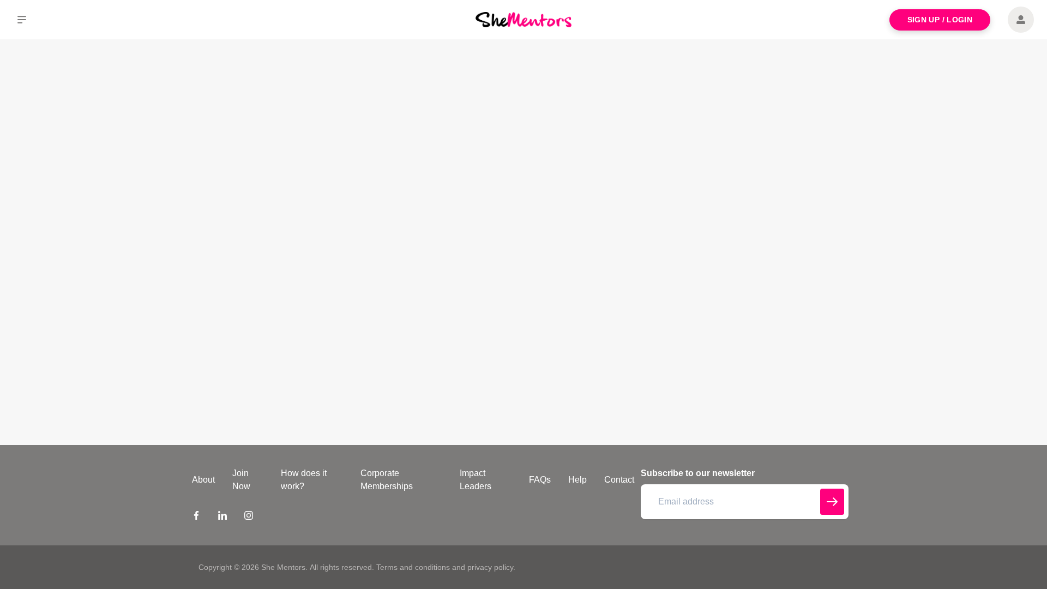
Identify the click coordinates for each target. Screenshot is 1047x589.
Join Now (241, 479)
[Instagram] (248, 517)
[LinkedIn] (222, 517)
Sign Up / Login (939, 19)
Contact (619, 479)
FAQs (540, 479)
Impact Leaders (475, 479)
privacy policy (490, 567)
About (203, 479)
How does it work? (304, 479)
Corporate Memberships (386, 479)
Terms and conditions (413, 567)
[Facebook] (196, 517)
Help (577, 479)
